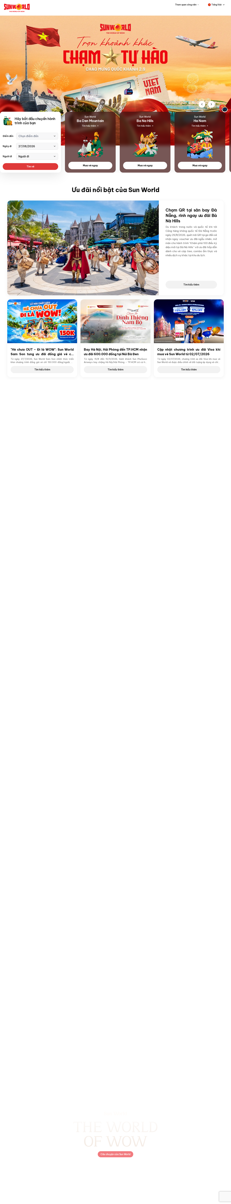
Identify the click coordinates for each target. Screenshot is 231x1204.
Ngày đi (7, 146)
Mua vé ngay (90, 165)
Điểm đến (8, 136)
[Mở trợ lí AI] (223, 108)
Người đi (7, 156)
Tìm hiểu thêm (191, 284)
